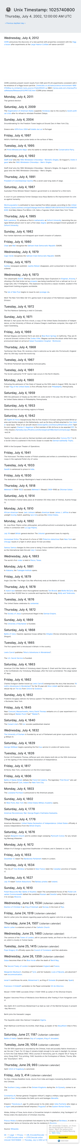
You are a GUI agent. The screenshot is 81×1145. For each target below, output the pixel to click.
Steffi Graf (8, 160)
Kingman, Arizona (68, 279)
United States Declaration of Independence (39, 823)
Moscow (17, 897)
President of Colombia (13, 181)
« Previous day (11, 23)
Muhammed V (33, 980)
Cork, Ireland (23, 782)
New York (68, 539)
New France (40, 869)
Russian (43, 894)
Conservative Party (66, 150)
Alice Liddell (52, 686)
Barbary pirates (41, 882)
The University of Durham (14, 734)
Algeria (43, 1020)
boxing (13, 515)
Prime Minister (12, 150)
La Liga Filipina (31, 528)
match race (10, 591)
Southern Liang (14, 1087)
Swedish (53, 894)
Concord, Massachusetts (18, 711)
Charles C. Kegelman (25, 427)
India (32, 469)
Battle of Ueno (10, 634)
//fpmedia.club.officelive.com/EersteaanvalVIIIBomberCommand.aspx (42, 430)
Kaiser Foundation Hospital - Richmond (44, 341)
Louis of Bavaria (57, 972)
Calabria (43, 780)
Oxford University (54, 220)
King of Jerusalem (51, 1038)
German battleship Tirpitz (63, 441)
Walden (35, 714)
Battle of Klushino (29, 892)
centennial (34, 603)
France (56, 966)
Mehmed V (36, 489)
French (35, 780)
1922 (21, 489)
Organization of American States (21, 111)
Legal (12, 1135)
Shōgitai (49, 634)
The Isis (19, 689)
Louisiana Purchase (15, 793)
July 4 (33, 550)
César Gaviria (27, 181)
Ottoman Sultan (66, 489)
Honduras (46, 111)
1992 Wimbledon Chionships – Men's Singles (33, 162)
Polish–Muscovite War (13, 892)
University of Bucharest (17, 624)
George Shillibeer (11, 747)
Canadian (57, 869)
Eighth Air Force (13, 420)
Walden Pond (20, 714)
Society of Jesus (14, 614)
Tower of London (27, 937)
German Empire (49, 614)
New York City (38, 782)
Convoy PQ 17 (66, 438)
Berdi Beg (55, 960)
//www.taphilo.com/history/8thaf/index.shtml (54, 425)
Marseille (54, 1098)
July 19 (7, 882)
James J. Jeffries (62, 512)
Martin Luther (9, 927)
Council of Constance (42, 950)
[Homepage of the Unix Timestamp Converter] (9, 9)
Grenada (52, 980)
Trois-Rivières (18, 869)
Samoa (7, 547)
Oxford (29, 689)
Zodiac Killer (35, 338)
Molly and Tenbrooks (66, 593)
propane (33, 281)
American (45, 512)
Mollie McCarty (67, 591)
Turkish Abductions (23, 882)
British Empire (34, 826)
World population (11, 205)
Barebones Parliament (32, 859)
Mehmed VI (8, 489)
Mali (14, 246)
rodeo (20, 560)
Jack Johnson (29, 512)
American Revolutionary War (15, 813)
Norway (46, 907)
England (46, 966)
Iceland (54, 882)
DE (5, 1135)
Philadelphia (57, 387)
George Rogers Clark (36, 813)
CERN (6, 42)
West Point (10, 803)
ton (24, 724)
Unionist (41, 533)
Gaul (13, 1098)
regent (8, 1106)
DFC (73, 427)
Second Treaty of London (18, 966)
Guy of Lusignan (36, 1038)
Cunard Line (12, 724)
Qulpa (6, 960)
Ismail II (7, 980)
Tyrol (34, 972)
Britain (19, 780)
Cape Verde (9, 256)
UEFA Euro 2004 (21, 129)
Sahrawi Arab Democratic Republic (41, 246)
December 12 (9, 859)
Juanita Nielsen (34, 266)
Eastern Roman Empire (61, 1106)
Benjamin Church (17, 836)
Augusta (41, 1106)
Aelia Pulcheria (60, 1104)
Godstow (38, 689)
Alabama (9, 570)
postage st (44, 292)
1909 (50, 489)
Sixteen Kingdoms (39, 1087)
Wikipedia (14, 1129)
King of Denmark (31, 907)
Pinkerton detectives (51, 539)
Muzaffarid (62, 1026)
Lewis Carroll (9, 652)
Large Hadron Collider (39, 44)
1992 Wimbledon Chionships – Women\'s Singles (39, 160)
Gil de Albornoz (57, 986)
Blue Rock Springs (49, 336)
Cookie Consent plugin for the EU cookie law (63, 1141)
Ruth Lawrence (10, 220)
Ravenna (53, 1123)
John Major (22, 150)
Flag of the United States (19, 387)
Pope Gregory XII (11, 950)
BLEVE (20, 279)
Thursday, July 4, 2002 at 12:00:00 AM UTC (41, 1140)
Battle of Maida (10, 780)
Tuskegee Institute (24, 570)
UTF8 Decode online (34, 1137)
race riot (33, 515)
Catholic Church (43, 927)
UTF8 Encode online (15, 1137)
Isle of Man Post (14, 292)
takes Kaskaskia (50, 813)
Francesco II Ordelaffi (12, 986)
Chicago (7, 542)
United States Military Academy (40, 803)
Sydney (7, 266)
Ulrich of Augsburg (16, 1069)
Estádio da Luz (36, 129)
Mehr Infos (56, 1132)
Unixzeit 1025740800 (12, 1140)
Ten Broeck (52, 591)
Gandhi (7, 469)
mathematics (39, 220)
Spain (71, 980)
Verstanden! (63, 1137)
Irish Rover (64, 780)
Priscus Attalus (10, 1121)
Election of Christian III (13, 907)
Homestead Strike (11, 539)
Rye (62, 907)
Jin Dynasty (60, 1087)
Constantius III (9, 1096)
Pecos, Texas (35, 560)
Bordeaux (63, 1121)
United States (52, 515)
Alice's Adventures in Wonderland (37, 652)
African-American (11, 512)
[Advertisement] (40, 63)
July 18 (7, 533)
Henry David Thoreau (37, 711)
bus (40, 747)
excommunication (15, 974)
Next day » (21, 23)
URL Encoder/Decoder (35, 1135)
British (18, 533)
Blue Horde (31, 960)
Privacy (20, 1135)
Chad (6, 246)
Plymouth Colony (58, 836)
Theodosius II (16, 1104)
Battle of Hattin (10, 1038)
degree (43, 223)
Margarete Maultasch (12, 972)
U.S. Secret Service (15, 658)
